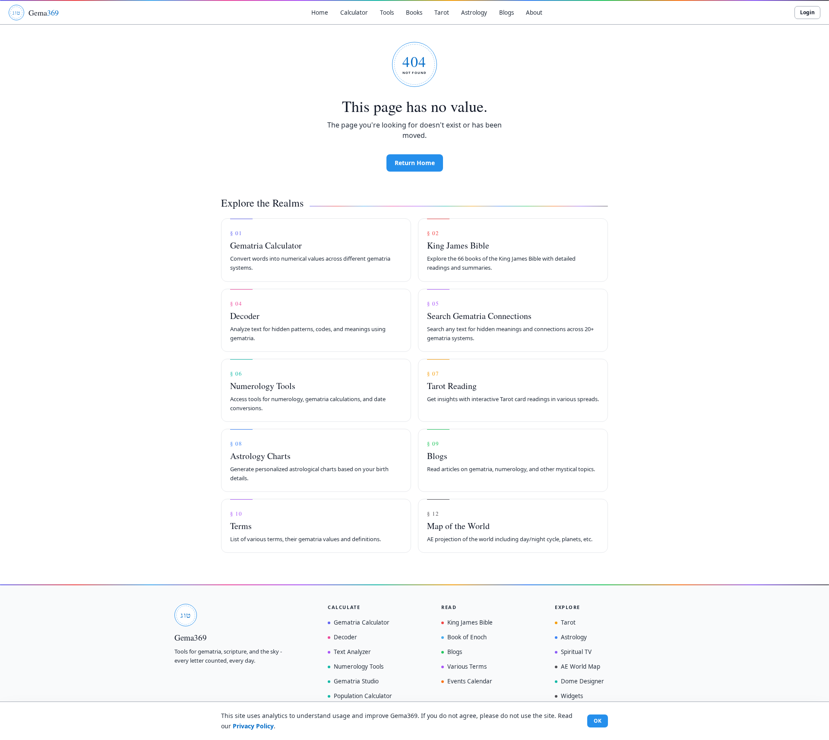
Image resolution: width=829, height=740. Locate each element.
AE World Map (580, 666)
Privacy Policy (253, 726)
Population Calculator (363, 696)
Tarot (568, 622)
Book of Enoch (467, 637)
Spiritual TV (576, 652)
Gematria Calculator (361, 622)
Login (807, 12)
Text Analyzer (352, 652)
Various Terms (467, 666)
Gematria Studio (356, 681)
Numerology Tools (358, 666)
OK (597, 720)
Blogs (454, 652)
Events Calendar (469, 681)
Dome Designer (582, 681)
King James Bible (470, 622)
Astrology (574, 637)
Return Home (415, 163)
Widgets (572, 696)
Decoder (345, 637)
